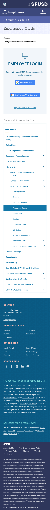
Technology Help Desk (16, 161)
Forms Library (11, 262)
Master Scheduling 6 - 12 (23, 235)
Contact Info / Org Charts (16, 279)
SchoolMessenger (14, 251)
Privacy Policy (12, 451)
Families (6, 330)
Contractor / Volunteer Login (26, 95)
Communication (19, 224)
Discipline (17, 230)
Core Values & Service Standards (19, 284)
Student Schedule (20, 202)
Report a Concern (32, 355)
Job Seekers (30, 334)
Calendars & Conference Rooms (19, 273)
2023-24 (11, 431)
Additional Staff (19, 240)
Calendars (7, 355)
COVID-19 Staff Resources (17, 290)
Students (6, 334)
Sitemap (26, 451)
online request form (28, 403)
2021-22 (29, 431)
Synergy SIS (11, 167)
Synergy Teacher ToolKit (19, 181)
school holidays (20, 406)
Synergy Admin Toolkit (17, 19)
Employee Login (26, 82)
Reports (16, 197)
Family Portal (8, 348)
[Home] (37, 4)
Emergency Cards (20, 208)
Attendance (17, 213)
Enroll (5, 351)
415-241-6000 (9, 315)
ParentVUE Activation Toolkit (25, 246)
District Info (10, 129)
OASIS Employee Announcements (20, 150)
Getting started (19, 191)
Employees (7, 337)
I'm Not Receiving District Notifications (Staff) (22, 138)
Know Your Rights (32, 351)
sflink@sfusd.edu (10, 397)
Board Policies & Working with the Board (22, 268)
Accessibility (8, 448)
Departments (11, 257)
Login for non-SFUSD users (25, 107)
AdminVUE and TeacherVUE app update (23, 173)
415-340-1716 (28, 397)
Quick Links (10, 145)
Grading (16, 219)
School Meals (31, 348)
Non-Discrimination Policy (30, 448)
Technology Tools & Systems (17, 156)
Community (30, 330)
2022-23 (20, 431)
